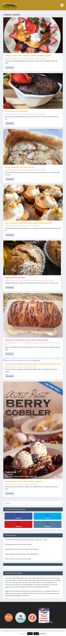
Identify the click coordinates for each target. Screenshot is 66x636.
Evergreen (31, 58)
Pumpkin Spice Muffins (15, 278)
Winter (57, 343)
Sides (54, 343)
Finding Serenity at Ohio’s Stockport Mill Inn (18, 544)
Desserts (27, 58)
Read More (9, 68)
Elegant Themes (29, 631)
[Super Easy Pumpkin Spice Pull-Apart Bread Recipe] (33, 315)
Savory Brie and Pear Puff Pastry (19, 167)
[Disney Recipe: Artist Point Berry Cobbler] (33, 430)
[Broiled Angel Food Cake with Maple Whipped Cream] (33, 35)
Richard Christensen (11, 58)
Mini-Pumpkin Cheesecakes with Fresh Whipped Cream (28, 223)
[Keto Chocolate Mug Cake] (33, 91)
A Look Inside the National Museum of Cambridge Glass (22, 554)
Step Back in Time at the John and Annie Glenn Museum (22, 549)
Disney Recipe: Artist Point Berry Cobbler (23, 482)
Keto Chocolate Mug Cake (16, 111)
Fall (30, 225)
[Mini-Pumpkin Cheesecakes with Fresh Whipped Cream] (33, 202)
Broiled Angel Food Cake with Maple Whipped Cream (28, 56)
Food (36, 58)
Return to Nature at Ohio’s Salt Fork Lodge (18, 559)
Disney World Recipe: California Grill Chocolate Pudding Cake (32, 364)
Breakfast (26, 280)
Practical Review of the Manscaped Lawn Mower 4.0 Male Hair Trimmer (26, 539)
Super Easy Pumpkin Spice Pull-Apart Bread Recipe (26, 340)
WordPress (45, 631)
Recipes (40, 58)
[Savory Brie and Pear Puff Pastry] (33, 147)
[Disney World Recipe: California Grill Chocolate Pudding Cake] (33, 360)
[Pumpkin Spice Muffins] (32, 258)
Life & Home (42, 280)
